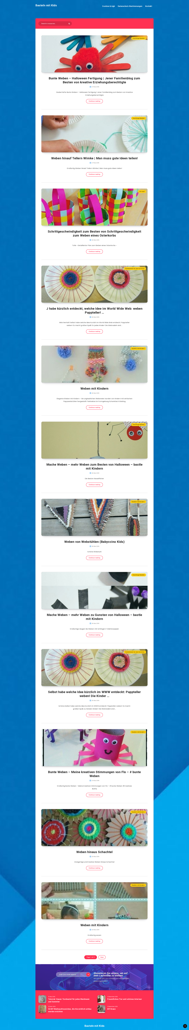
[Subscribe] (88, 974)
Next (102, 957)
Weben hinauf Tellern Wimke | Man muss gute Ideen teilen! (94, 158)
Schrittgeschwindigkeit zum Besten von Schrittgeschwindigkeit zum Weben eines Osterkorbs (94, 233)
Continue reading (94, 101)
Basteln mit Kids (46, 5)
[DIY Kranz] (101, 1009)
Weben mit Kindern (94, 388)
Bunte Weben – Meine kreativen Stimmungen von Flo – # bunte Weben (94, 774)
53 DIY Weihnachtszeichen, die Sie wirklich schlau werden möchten (69, 1010)
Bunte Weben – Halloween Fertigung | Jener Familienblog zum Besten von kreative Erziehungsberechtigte (94, 80)
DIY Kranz (111, 1009)
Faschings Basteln (139, 38)
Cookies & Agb (108, 6)
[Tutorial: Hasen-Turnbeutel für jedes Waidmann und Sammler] (42, 999)
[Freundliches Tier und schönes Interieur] (101, 999)
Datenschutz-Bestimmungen (130, 6)
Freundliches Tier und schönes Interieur (124, 999)
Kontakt (148, 6)
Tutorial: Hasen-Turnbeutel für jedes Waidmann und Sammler (68, 1000)
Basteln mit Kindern (138, 348)
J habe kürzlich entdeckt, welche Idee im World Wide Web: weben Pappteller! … (94, 310)
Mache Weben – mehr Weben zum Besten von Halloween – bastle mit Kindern (94, 466)
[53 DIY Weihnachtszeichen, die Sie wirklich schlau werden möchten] (42, 1009)
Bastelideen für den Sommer (135, 269)
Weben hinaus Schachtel (94, 852)
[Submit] (69, 23)
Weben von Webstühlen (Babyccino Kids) (94, 542)
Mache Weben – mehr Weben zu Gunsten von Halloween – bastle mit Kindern (94, 617)
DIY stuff (142, 191)
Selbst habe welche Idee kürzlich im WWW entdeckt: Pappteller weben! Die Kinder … (94, 694)
